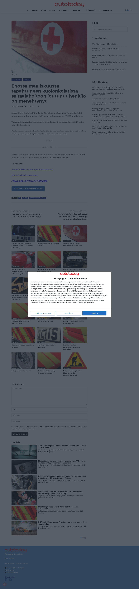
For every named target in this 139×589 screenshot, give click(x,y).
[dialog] (69, 294)
